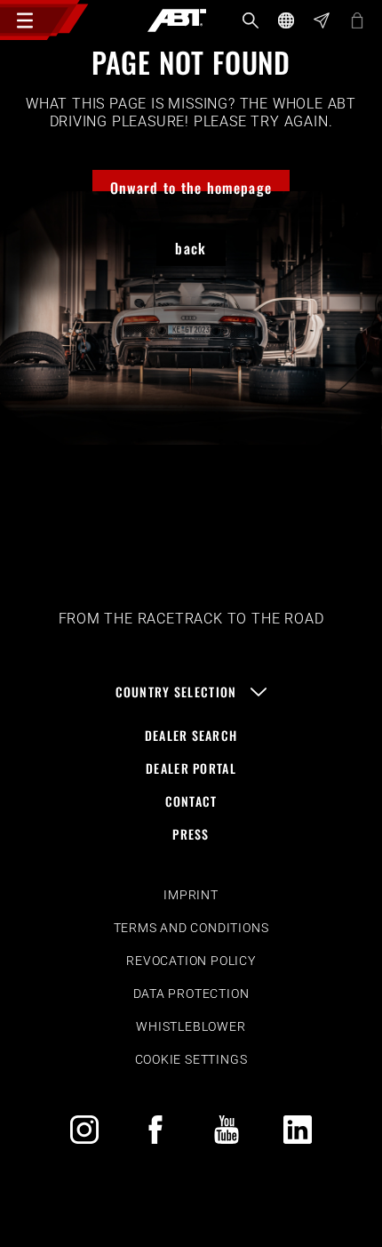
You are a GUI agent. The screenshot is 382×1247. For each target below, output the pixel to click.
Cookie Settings (191, 1059)
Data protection (191, 993)
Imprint (191, 895)
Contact (191, 801)
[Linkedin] (297, 1129)
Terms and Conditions (191, 928)
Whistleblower (190, 1026)
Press (190, 834)
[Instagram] (84, 1129)
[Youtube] (226, 1129)
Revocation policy (191, 960)
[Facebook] (155, 1129)
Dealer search (191, 735)
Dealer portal (191, 768)
